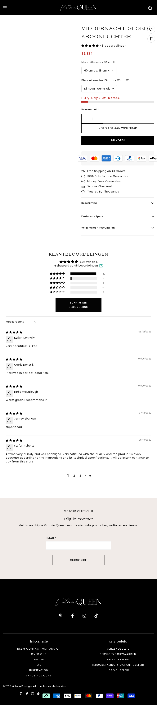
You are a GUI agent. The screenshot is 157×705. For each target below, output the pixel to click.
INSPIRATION (38, 670)
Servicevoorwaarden (118, 654)
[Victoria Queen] (78, 7)
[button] (90, 46)
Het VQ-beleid (118, 670)
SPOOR (39, 659)
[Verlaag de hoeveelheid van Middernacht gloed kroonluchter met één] (85, 118)
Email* (51, 538)
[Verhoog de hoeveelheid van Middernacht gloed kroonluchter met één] (99, 118)
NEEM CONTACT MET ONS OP (39, 649)
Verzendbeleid (118, 649)
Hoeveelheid (90, 109)
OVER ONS (39, 654)
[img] (14, 332)
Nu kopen (118, 140)
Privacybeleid (118, 659)
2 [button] (74, 476)
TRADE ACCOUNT (39, 675)
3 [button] (80, 476)
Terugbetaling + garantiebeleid (118, 665)
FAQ (39, 665)
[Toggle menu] (30, 7)
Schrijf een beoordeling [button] (78, 305)
